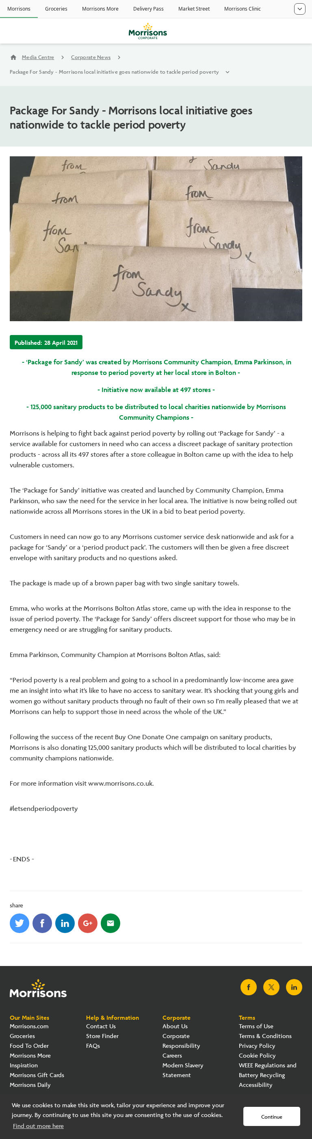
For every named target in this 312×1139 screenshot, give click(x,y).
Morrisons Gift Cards (37, 1075)
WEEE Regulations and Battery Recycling (268, 1070)
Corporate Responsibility (181, 1041)
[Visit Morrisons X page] (271, 987)
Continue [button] (271, 1117)
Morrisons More (30, 1055)
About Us (175, 1026)
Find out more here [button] (38, 1126)
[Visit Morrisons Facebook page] (248, 987)
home (13, 57)
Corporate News (90, 57)
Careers (172, 1055)
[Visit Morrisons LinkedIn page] (294, 987)
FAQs (93, 1046)
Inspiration (24, 1065)
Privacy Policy (257, 1046)
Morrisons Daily (30, 1085)
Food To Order (29, 1046)
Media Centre (38, 57)
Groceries (22, 1036)
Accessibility (256, 1085)
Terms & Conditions (265, 1036)
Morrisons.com (29, 1026)
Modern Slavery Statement (183, 1070)
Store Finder (102, 1036)
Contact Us (101, 1026)
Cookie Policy (257, 1055)
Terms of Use (256, 1026)
